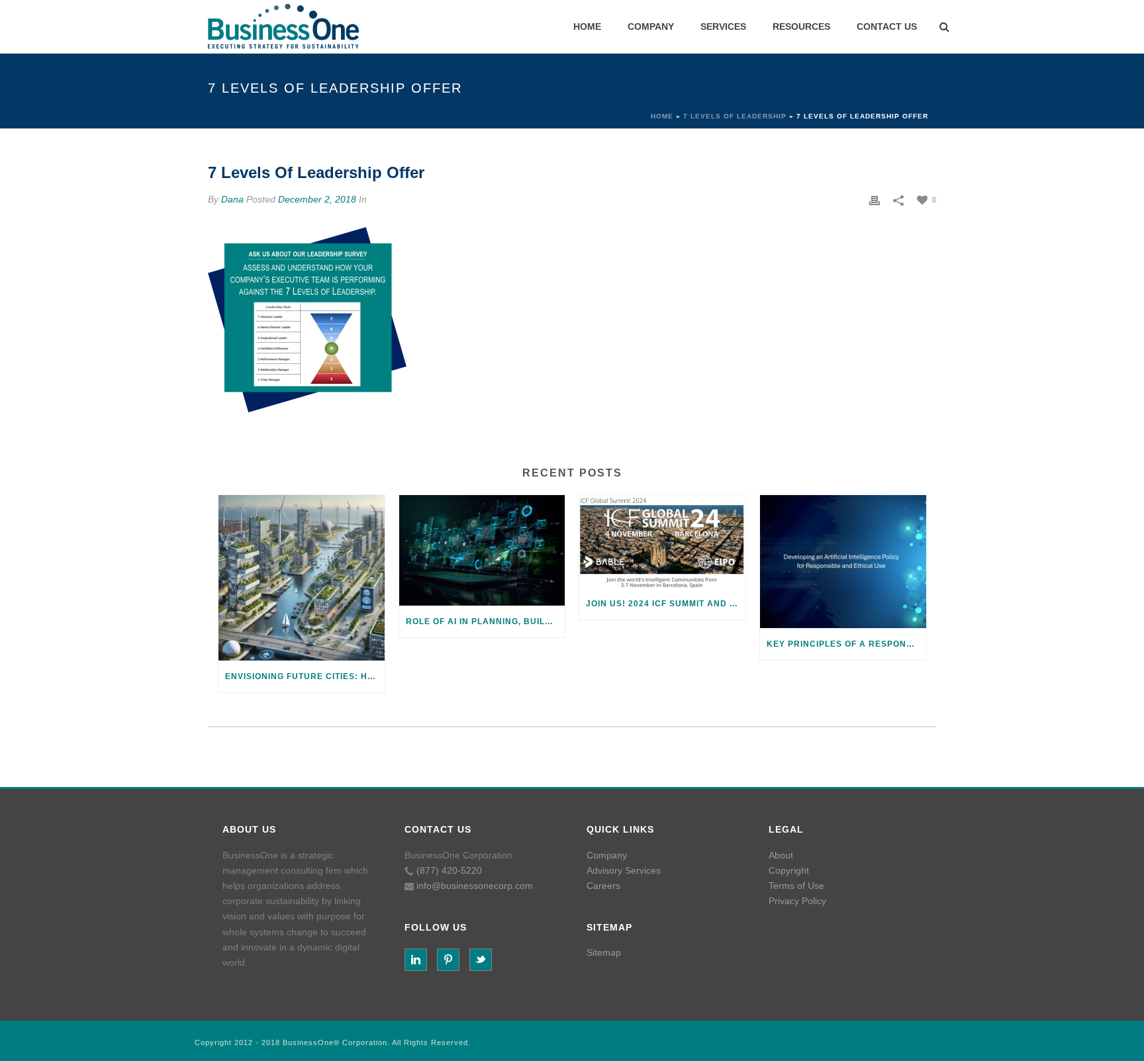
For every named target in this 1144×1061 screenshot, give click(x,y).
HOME (587, 26)
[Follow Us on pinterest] (448, 959)
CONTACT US (887, 26)
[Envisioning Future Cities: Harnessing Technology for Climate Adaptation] (301, 578)
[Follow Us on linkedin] (416, 959)
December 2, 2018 (317, 199)
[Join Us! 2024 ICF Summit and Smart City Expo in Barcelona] (662, 541)
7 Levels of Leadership (735, 116)
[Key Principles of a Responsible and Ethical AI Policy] (843, 561)
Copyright (789, 870)
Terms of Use (796, 885)
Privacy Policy (797, 901)
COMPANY (651, 26)
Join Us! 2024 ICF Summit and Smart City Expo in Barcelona (665, 603)
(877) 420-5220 (449, 870)
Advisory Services (624, 870)
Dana (232, 199)
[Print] (874, 199)
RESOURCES (801, 26)
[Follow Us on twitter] (480, 959)
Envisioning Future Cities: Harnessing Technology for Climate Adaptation (305, 676)
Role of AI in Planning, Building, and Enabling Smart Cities (485, 621)
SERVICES (723, 26)
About (781, 855)
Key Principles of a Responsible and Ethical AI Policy (846, 644)
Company (607, 855)
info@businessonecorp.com (474, 885)
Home (662, 116)
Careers (603, 885)
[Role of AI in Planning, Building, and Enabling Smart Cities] (482, 550)
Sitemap (604, 952)
